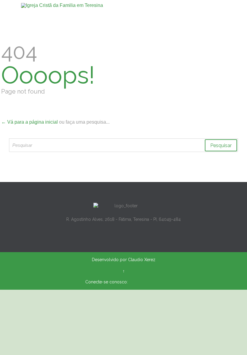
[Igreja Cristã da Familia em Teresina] (127, 5)
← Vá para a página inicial (29, 122)
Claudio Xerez (141, 259)
